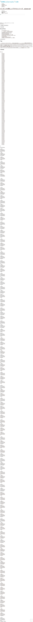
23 (3, 154)
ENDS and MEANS (2, 44)
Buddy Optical (20, 43)
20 (3, 227)
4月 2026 (3, 56)
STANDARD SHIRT (10, 47)
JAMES (3, 45)
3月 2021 (3, 107)
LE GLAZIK (22, 45)
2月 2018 (3, 138)
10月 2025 (3, 61)
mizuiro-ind (14, 46)
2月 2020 (3, 118)
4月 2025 (3, 66)
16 (1, 171)
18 (3, 317)
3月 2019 (3, 127)
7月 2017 (3, 144)
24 (4, 253)
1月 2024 (3, 79)
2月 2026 (3, 58)
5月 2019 (3, 126)
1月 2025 (3, 69)
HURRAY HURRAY (30, 44)
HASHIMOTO (22, 44)
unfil (20, 47)
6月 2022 (3, 95)
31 (1, 620)
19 (3, 171)
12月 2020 (3, 110)
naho (17, 46)
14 (3, 174)
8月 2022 (3, 93)
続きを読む (2, 23)
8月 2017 (3, 143)
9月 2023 (3, 82)
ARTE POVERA (8, 43)
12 (2, 157)
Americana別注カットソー (5, 30)
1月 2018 (3, 139)
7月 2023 (3, 84)
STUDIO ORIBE (15, 47)
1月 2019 (3, 129)
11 (2, 217)
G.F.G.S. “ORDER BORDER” (7, 31)
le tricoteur (27, 45)
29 (1, 258)
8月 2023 (3, 83)
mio (11, 46)
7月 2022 (3, 94)
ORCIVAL (24, 46)
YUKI (22, 47)
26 (3, 210)
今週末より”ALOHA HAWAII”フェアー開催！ (8, 37)
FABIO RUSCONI (7, 44)
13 (2, 222)
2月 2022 (3, 98)
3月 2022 (3, 97)
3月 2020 (3, 117)
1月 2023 (3, 89)
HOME (3, 3)
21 (0, 197)
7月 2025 (3, 64)
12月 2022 (3, 90)
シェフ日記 (27, 47)
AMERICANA (3, 43)
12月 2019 (3, 120)
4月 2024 (3, 76)
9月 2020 (3, 112)
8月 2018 (3, 133)
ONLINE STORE (4, 5)
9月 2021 (3, 102)
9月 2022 (3, 92)
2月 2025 (3, 68)
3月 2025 (3, 67)
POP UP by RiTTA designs (5, 33)
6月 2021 (3, 105)
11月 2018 (3, 131)
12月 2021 (3, 100)
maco (1, 46)
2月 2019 (3, 128)
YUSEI (25, 47)
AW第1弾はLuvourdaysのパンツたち (7, 32)
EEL (31, 43)
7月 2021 (3, 104)
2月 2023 (3, 88)
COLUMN (3, 4)
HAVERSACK (26, 44)
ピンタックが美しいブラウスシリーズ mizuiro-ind (15, 8)
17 (1, 223)
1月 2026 (3, 59)
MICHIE (8, 46)
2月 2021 (3, 108)
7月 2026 (3, 54)
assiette (11, 43)
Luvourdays (30, 45)
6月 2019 (3, 125)
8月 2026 (3, 53)
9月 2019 (3, 122)
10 (0, 201)
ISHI (1, 45)
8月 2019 (3, 123)
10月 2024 (3, 71)
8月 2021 (3, 103)
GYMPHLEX (11, 44)
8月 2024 (3, 73)
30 (3, 267)
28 (4, 296)
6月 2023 (3, 85)
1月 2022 (3, 99)
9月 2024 (3, 72)
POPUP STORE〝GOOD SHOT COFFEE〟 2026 (8, 35)
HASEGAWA (18, 44)
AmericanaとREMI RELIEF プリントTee (7, 34)
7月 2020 (3, 114)
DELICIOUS (28, 43)
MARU (4, 46)
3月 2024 (3, 77)
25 (3, 184)
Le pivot (25, 45)
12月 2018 (3, 130)
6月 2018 (3, 135)
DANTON (23, 43)
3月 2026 (3, 57)
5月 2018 (3, 136)
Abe (0, 43)
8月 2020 (3, 113)
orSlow (27, 46)
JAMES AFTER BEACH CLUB (14, 45)
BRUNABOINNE (15, 43)
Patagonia (30, 46)
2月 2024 (3, 78)
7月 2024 (3, 74)
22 (1, 270)
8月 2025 (3, 63)
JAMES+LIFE (7, 45)
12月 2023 (3, 80)
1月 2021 (3, 109)
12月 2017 (3, 140)
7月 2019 (3, 124)
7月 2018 (3, 134)
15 (3, 162)
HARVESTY (15, 44)
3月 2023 (3, 87)
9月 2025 (3, 62)
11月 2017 (3, 141)
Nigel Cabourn (20, 46)
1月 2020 (3, 119)
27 (1, 168)
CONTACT (3, 6)
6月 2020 (3, 115)
